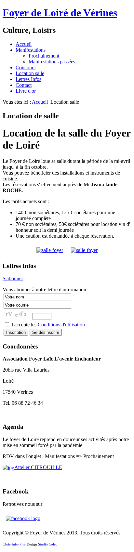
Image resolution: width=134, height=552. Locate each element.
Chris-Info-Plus (14, 544)
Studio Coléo (48, 544)
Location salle (30, 73)
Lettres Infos (28, 79)
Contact (24, 85)
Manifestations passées (52, 61)
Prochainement (44, 56)
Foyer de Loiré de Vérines (60, 13)
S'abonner (13, 278)
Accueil (24, 44)
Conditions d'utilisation (61, 324)
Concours (25, 67)
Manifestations (31, 50)
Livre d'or (26, 91)
